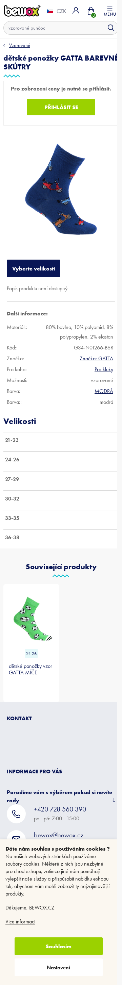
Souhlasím (59, 946)
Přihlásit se (58, 107)
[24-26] (30, 611)
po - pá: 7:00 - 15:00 (60, 805)
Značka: (93, 353)
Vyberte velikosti (33, 263)
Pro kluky (101, 364)
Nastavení (58, 967)
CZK (56, 11)
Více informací (20, 921)
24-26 (30, 646)
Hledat (106, 28)
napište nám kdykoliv (58, 831)
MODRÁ (101, 386)
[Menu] (105, 10)
